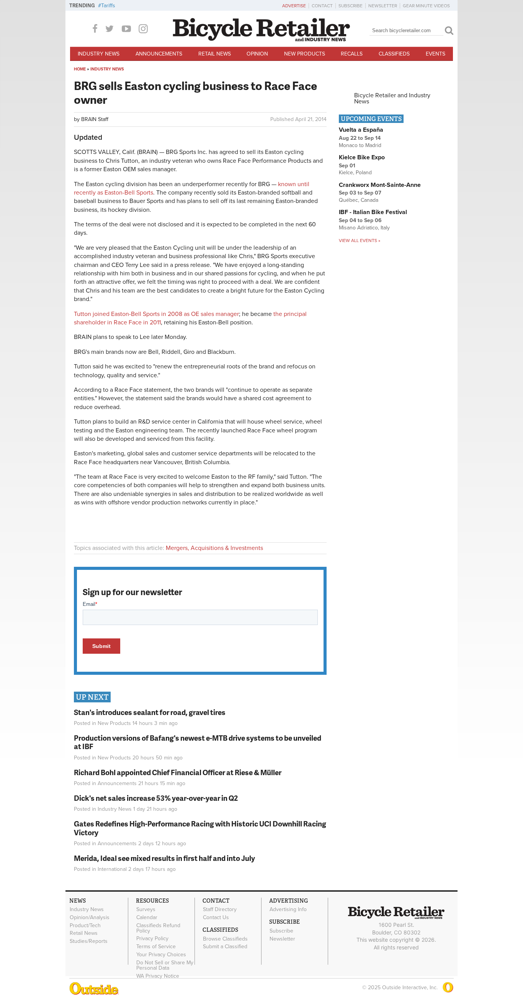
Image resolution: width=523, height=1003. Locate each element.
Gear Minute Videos (426, 5)
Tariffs (108, 5)
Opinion (257, 54)
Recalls (352, 54)
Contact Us (216, 917)
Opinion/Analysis (90, 917)
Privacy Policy (152, 939)
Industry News (98, 54)
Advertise (294, 5)
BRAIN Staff (94, 119)
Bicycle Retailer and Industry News (392, 98)
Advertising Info (288, 909)
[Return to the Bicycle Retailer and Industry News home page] (261, 39)
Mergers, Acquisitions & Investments (214, 548)
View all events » (359, 240)
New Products (304, 54)
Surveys (145, 909)
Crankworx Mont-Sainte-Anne (380, 185)
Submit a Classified (225, 947)
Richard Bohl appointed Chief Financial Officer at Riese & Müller (177, 772)
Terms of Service (156, 947)
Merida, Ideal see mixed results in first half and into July (164, 858)
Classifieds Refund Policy (158, 928)
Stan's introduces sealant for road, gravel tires (150, 712)
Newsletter (382, 5)
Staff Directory (220, 909)
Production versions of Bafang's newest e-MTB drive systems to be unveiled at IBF (197, 742)
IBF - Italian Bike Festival (373, 212)
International (112, 869)
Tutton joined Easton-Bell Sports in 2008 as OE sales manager (156, 314)
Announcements (159, 54)
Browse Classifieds (225, 939)
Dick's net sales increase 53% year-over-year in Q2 (156, 798)
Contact (322, 5)
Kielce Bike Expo (362, 157)
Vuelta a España (361, 130)
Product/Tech (85, 925)
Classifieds (394, 54)
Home (80, 69)
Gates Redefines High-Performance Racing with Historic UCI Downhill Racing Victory (200, 828)
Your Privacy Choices (161, 955)
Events (435, 54)
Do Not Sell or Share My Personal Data (164, 965)
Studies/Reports (89, 941)
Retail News (214, 54)
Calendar (146, 917)
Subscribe (350, 5)
